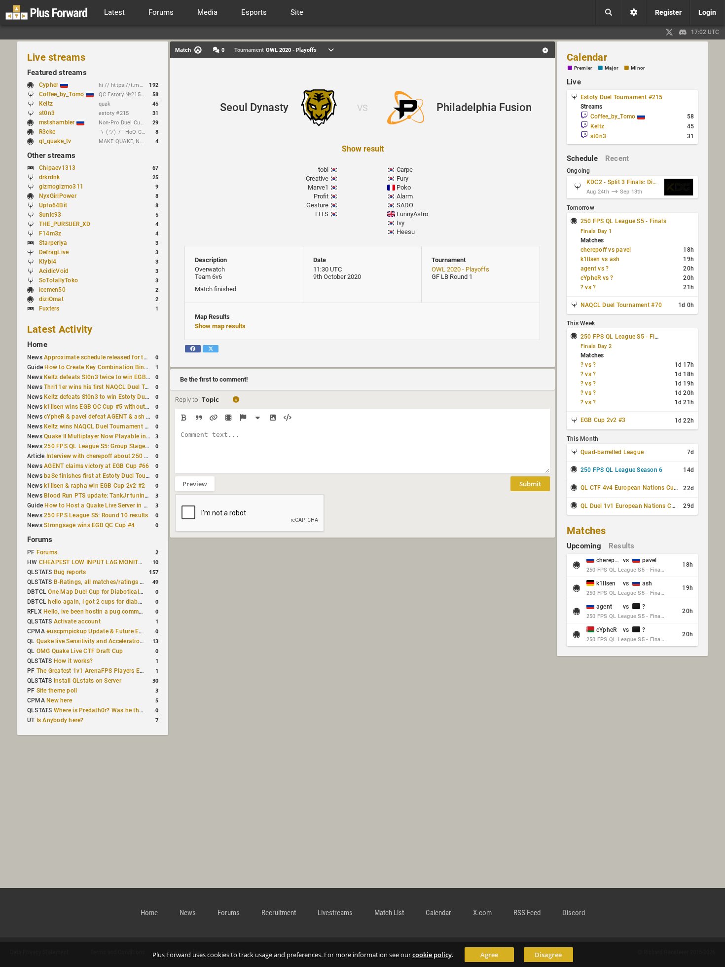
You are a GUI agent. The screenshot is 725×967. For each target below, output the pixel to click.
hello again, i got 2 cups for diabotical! (101, 601)
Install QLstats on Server (87, 680)
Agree (489, 954)
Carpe (405, 169)
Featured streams (57, 72)
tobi (323, 169)
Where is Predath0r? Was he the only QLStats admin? (127, 710)
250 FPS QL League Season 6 (621, 469)
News (188, 912)
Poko (404, 187)
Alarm (405, 196)
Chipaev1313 (57, 167)
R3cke (47, 131)
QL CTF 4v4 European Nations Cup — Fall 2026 (645, 487)
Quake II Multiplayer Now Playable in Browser (107, 436)
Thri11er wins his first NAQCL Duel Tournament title (115, 387)
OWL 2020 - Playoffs (460, 269)
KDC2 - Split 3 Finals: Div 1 (622, 182)
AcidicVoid (54, 271)
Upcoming (584, 546)
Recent (617, 158)
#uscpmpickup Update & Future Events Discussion (115, 631)
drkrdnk (49, 177)
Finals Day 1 (596, 231)
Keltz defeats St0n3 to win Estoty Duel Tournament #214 (122, 396)
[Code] (287, 417)
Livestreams (335, 912)
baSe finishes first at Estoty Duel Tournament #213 (114, 475)
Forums (39, 539)
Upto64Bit (53, 205)
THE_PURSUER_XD (64, 224)
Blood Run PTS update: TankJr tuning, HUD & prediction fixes (129, 495)
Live (574, 81)
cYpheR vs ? (597, 277)
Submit (530, 483)
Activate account (77, 621)
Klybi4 (47, 261)
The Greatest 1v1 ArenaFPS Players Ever (92, 670)
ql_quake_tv (55, 141)
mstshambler (57, 122)
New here (59, 700)
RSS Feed (527, 912)
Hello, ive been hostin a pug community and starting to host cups (133, 611)
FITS (321, 214)
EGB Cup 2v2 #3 (602, 420)
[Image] (272, 417)
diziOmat (51, 299)
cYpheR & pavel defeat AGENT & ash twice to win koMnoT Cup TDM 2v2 (143, 416)
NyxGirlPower (57, 196)
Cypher (49, 84)
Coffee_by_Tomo (62, 94)
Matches (586, 531)
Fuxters (49, 308)
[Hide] (257, 417)
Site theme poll (56, 690)
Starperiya (53, 242)
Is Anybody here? (60, 720)
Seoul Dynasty (254, 107)
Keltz (46, 103)
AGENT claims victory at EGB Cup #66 (96, 466)
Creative (317, 178)
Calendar (587, 57)
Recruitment (278, 912)
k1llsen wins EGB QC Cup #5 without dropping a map (117, 406)
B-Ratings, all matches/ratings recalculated (114, 582)
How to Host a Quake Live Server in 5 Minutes (107, 505)
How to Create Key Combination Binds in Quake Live (116, 367)
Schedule (582, 158)
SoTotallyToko (58, 280)
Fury (402, 178)
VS (362, 108)
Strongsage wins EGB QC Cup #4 (89, 525)
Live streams (56, 57)
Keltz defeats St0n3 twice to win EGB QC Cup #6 (110, 377)
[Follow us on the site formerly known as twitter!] (669, 32)
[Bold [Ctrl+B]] (183, 417)
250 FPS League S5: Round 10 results (96, 515)
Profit (321, 196)
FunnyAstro (412, 214)
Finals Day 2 (596, 346)
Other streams (51, 155)
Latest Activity (60, 329)
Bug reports (70, 572)
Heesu (406, 231)
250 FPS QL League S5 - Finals (623, 221)
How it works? (73, 661)
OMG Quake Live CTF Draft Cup (79, 651)
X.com (482, 912)
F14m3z (50, 233)
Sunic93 (50, 214)
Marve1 (318, 187)
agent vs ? (594, 268)
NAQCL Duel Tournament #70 (621, 305)
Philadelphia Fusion (484, 107)
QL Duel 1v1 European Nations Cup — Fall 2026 (646, 506)
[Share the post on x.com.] (210, 348)
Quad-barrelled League (612, 452)
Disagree (548, 954)
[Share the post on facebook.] (193, 348)
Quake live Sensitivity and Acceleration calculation (106, 641)
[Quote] (198, 417)
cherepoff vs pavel (605, 249)
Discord (573, 912)
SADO (405, 205)
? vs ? (588, 287)
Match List (389, 912)
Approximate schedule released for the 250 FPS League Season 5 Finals (143, 357)
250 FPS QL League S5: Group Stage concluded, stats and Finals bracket (145, 446)
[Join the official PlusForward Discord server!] (683, 32)
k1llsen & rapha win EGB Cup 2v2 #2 (94, 485)
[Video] (228, 417)
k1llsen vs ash (599, 259)
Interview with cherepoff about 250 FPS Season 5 (114, 456)
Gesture (317, 205)
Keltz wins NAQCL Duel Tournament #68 (99, 426)
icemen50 (52, 289)
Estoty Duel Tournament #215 (621, 97)
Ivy (400, 223)
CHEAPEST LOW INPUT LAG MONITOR (92, 562)
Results (622, 546)
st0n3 (47, 113)
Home (37, 344)
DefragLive (54, 252)
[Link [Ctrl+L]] (213, 417)
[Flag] (243, 417)
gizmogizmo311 (61, 186)
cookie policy (432, 954)
